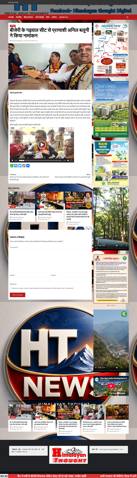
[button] (127, 17)
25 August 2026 (43, 219)
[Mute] (68, 160)
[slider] (40, 160)
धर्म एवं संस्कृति (40, 17)
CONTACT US (63, 17)
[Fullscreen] (71, 160)
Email (53, 275)
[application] (42, 144)
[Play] (12, 160)
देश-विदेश (18, 17)
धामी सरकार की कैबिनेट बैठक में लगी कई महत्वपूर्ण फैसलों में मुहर (50, 213)
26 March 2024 (30, 40)
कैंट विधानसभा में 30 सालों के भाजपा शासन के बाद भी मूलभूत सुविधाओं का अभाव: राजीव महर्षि (92, 424)
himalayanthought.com (18, 40)
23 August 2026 (113, 431)
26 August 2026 (15, 219)
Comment (14, 247)
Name (13, 275)
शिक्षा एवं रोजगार (28, 17)
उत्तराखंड (11, 17)
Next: (72, 175)
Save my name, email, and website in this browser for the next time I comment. (43, 288)
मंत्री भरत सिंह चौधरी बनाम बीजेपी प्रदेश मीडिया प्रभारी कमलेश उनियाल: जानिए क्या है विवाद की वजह (116, 424)
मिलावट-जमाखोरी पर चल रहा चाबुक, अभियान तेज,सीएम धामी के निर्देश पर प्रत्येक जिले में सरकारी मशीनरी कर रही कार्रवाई (77, 215)
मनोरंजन (54, 17)
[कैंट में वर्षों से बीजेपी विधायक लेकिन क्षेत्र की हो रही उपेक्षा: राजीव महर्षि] (21, 200)
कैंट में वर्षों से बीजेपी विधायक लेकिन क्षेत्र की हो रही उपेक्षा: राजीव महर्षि (21, 213)
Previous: (29, 177)
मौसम (47, 17)
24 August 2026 (72, 224)
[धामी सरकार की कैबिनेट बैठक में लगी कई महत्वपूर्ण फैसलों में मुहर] (50, 200)
